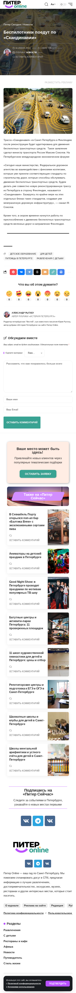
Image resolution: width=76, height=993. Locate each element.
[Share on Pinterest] (13, 272)
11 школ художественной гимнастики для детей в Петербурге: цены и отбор (27, 656)
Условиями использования (21, 987)
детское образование (23, 254)
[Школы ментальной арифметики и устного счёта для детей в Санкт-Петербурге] (58, 760)
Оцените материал (13, 353)
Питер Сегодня (12, 24)
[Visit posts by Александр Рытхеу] (7, 314)
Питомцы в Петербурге (19, 258)
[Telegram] (38, 821)
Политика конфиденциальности (24, 913)
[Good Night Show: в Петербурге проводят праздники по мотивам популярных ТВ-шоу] (58, 593)
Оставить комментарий (29, 57)
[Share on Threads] (37, 272)
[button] (58, 983)
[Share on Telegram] (29, 272)
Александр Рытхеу (23, 313)
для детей (46, 254)
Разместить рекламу (59, 82)
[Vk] (26, 821)
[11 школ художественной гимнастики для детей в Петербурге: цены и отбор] (58, 662)
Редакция (57, 905)
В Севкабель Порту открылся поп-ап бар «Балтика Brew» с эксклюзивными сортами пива (27, 521)
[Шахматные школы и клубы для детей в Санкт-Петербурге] (58, 726)
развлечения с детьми (50, 258)
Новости (28, 24)
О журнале (12, 905)
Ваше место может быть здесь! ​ (38, 450)
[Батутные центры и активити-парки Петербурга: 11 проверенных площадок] (58, 629)
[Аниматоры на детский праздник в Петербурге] (58, 561)
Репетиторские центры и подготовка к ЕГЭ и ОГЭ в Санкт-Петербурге (26, 688)
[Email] (45, 272)
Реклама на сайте (35, 905)
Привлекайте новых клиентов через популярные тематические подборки (38, 460)
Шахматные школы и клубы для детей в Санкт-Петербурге (26, 720)
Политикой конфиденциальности (24, 983)
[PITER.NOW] (15, 4)
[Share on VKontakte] (21, 272)
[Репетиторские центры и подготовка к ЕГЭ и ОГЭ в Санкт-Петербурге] (58, 694)
